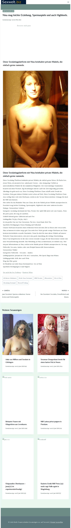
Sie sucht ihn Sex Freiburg (12, 272)
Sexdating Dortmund (10, 283)
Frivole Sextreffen (57, 522)
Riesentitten (48, 278)
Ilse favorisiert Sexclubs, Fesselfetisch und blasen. (54, 294)
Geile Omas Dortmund (25, 278)
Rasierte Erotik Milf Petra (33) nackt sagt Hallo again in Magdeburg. (52, 486)
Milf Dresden (38, 278)
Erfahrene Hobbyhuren (10, 278)
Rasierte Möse (28, 272)
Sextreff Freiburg (23, 283)
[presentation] (18, 334)
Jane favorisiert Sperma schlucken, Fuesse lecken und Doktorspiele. (16, 294)
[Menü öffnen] (68, 2)
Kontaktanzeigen (8, 11)
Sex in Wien (57, 278)
